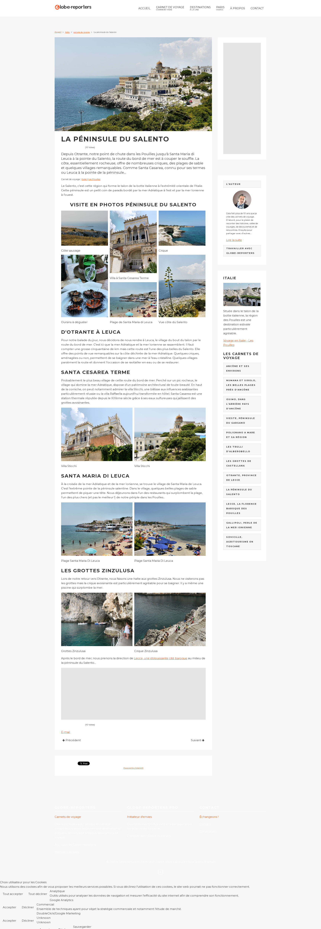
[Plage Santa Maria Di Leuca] (96, 529)
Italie (67, 32)
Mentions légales (67, 852)
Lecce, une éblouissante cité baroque (160, 658)
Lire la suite (234, 240)
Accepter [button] (9, 907)
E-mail (65, 732)
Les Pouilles (94, 179)
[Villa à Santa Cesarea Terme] (133, 242)
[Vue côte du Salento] (182, 286)
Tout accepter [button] (13, 894)
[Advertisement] (133, 694)
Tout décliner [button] (37, 894)
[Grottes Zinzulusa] (96, 619)
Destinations (200, 8)
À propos (237, 8)
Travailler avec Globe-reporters (149, 835)
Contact (257, 8)
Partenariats (208, 831)
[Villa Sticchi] (96, 434)
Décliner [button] (28, 907)
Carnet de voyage (170, 8)
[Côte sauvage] (84, 228)
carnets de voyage (81, 32)
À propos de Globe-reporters (75, 844)
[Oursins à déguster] (84, 286)
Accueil (144, 8)
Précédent (73, 740)
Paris (220, 8)
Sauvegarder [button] (82, 926)
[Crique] (182, 228)
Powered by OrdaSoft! (133, 768)
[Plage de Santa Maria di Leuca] (133, 299)
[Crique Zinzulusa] (170, 619)
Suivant (196, 740)
